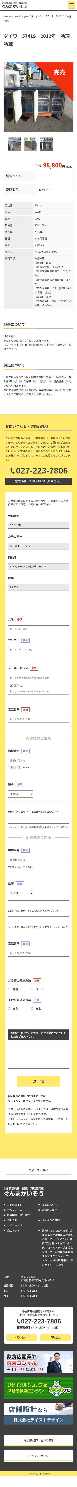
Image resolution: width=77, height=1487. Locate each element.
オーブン (66, 1256)
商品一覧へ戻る (38, 1170)
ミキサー (47, 1260)
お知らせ (12, 1220)
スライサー (48, 1264)
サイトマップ (14, 1225)
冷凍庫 (56, 1260)
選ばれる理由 (49, 1210)
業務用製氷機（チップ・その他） (57, 1243)
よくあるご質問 (51, 1220)
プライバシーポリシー (20, 1101)
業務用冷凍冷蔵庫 (52, 1230)
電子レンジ (67, 1260)
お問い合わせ (21, 1337)
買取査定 (55, 1337)
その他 (59, 1264)
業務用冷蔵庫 (55, 1235)
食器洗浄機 (63, 1252)
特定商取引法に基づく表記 (38, 1440)
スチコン (55, 1256)
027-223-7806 (42, 470)
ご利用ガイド (14, 1204)
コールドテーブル (58, 1247)
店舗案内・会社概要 (18, 1215)
